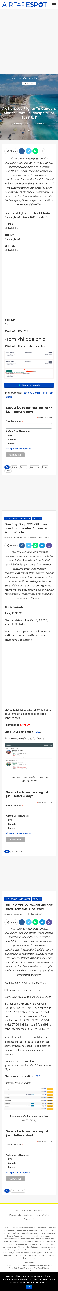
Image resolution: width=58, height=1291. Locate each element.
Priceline (15, 1265)
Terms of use (42, 1215)
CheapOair (13, 1268)
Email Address (14, 421)
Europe (12, 443)
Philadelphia (28, 84)
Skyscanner (48, 1265)
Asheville (37, 518)
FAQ (17, 1210)
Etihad (40, 1271)
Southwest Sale (18, 1191)
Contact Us (29, 1219)
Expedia (39, 1265)
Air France (18, 1271)
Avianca (26, 1271)
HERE (37, 731)
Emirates (33, 1271)
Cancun (23, 467)
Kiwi (31, 1268)
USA (10, 435)
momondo (32, 1265)
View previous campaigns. (19, 448)
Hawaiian (47, 1271)
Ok (29, 1287)
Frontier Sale (17, 851)
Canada (12, 439)
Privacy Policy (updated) (21, 1215)
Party (8, 471)
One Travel (38, 1268)
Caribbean (34, 467)
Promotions (11, 518)
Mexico (45, 467)
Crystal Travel (23, 1268)
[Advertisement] (29, 41)
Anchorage (24, 518)
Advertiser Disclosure (32, 1210)
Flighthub (23, 1265)
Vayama (46, 1268)
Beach (14, 467)
